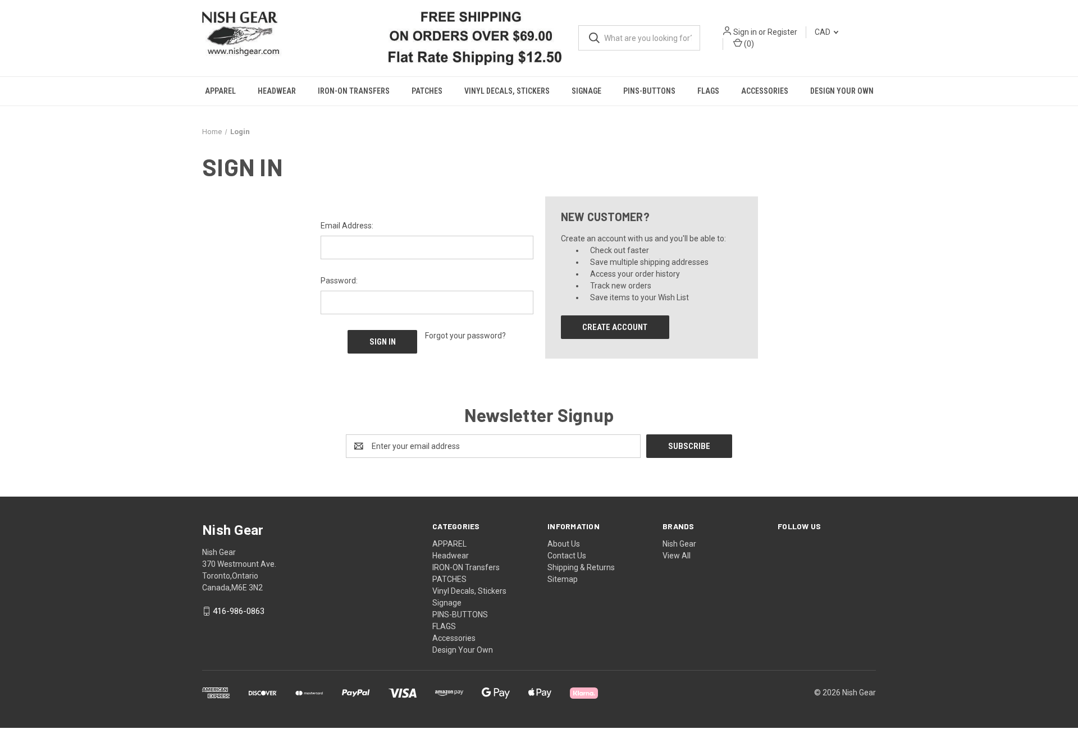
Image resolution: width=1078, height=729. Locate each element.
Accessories (764, 90)
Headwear (277, 90)
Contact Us (566, 555)
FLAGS (708, 90)
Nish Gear (679, 543)
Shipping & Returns (581, 566)
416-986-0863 (238, 611)
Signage (586, 90)
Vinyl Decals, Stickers (507, 90)
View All (677, 555)
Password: (339, 280)
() (748, 43)
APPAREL (220, 90)
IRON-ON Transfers (354, 90)
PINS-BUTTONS (649, 90)
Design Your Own (842, 90)
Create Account (614, 327)
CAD (823, 31)
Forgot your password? (465, 335)
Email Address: (347, 225)
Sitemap (562, 578)
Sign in (745, 31)
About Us (563, 543)
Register (782, 31)
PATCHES (427, 90)
